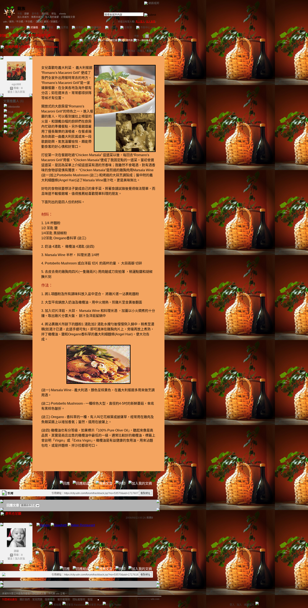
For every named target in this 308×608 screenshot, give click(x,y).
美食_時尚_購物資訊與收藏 (31, 35)
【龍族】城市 (41, 21)
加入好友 (20, 91)
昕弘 (54, 13)
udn (5, 21)
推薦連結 (96, 27)
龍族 (21, 9)
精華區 (49, 27)
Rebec (12, 117)
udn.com (155, 599)
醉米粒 (45, 13)
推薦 (149, 51)
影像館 (79, 27)
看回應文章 (89, 40)
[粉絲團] (51, 603)
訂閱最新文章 (68, 17)
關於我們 (25, 599)
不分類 (19, 21)
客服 (90, 599)
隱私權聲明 (78, 599)
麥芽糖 (12, 122)
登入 (232, 604)
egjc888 (16, 84)
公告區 (113, 27)
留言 (10, 91)
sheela (62, 13)
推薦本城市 (37, 17)
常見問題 (37, 599)
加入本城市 (23, 17)
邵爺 (26, 13)
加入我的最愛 (52, 17)
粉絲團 (57, 604)
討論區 (34, 27)
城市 (11, 21)
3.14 (10, 112)
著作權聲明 (63, 599)
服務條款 (50, 599)
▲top (156, 592)
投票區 (64, 27)
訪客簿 (128, 27)
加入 (239, 604)
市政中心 (146, 27)
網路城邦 (153, 3)
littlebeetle (14, 106)
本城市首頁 (15, 27)
